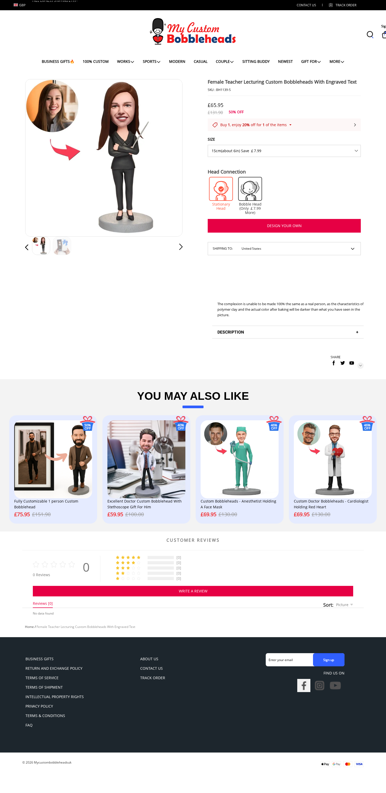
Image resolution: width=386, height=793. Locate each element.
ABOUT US (149, 658)
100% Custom (96, 61)
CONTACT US (306, 5)
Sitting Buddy (256, 61)
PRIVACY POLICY (39, 706)
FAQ (29, 725)
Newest (285, 61)
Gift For (309, 61)
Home (29, 627)
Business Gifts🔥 (58, 61)
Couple (223, 61)
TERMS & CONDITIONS (45, 715)
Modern (177, 61)
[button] (37, 157)
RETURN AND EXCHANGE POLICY (53, 668)
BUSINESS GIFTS (39, 658)
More (335, 61)
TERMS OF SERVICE (42, 677)
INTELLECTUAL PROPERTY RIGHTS (54, 696)
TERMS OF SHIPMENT (44, 687)
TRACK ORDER (152, 677)
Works (123, 61)
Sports (150, 61)
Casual (200, 61)
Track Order (346, 5)
